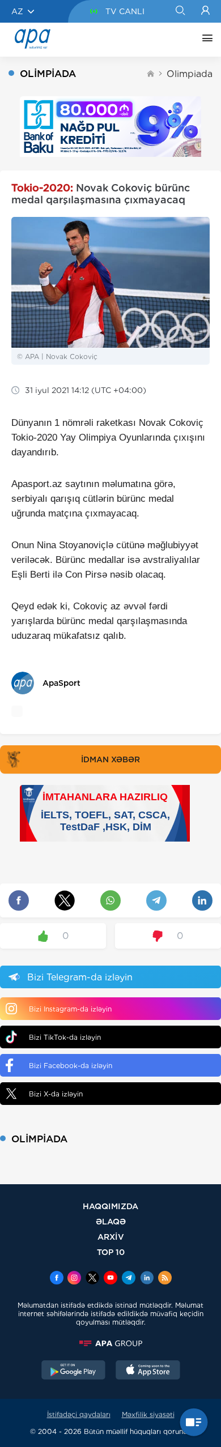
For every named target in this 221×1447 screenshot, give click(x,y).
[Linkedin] (147, 1279)
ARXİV (110, 1236)
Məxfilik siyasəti (148, 1414)
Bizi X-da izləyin (56, 1094)
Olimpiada (189, 74)
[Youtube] (110, 1279)
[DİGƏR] (204, 40)
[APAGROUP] (110, 1343)
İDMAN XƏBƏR (110, 759)
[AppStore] (148, 1371)
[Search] (180, 11)
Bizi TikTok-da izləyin (65, 1037)
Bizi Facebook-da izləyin (70, 1065)
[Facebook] (56, 1279)
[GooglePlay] (73, 1371)
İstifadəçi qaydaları (78, 1414)
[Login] (205, 11)
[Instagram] (74, 1279)
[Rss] (165, 1279)
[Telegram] (128, 1279)
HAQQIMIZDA (110, 1206)
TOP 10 (111, 1252)
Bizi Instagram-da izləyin (70, 1009)
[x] (92, 1279)
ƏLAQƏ (111, 1221)
